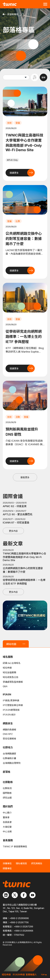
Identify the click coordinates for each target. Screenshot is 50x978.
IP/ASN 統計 (9, 714)
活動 (18, 417)
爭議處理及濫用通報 (13, 681)
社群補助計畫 (9, 758)
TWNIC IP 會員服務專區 (15, 846)
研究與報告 (36, 863)
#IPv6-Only (12, 160)
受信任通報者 (9, 738)
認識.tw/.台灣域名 (11, 663)
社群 (18, 221)
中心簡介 (7, 812)
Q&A (5, 686)
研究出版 (7, 797)
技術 (9, 123)
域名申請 (7, 667)
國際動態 (7, 793)
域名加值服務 (9, 672)
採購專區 (7, 863)
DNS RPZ (8, 734)
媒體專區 (7, 868)
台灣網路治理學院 (12, 763)
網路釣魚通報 (9, 729)
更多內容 (13, 531)
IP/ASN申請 (19, 974)
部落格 (6, 771)
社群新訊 (7, 788)
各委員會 (7, 822)
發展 (18, 123)
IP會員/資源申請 (11, 700)
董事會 (6, 817)
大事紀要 (7, 826)
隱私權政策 (21, 863)
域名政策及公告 (10, 677)
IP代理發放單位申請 (13, 705)
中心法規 (7, 831)
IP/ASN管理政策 (11, 709)
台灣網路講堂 (9, 753)
